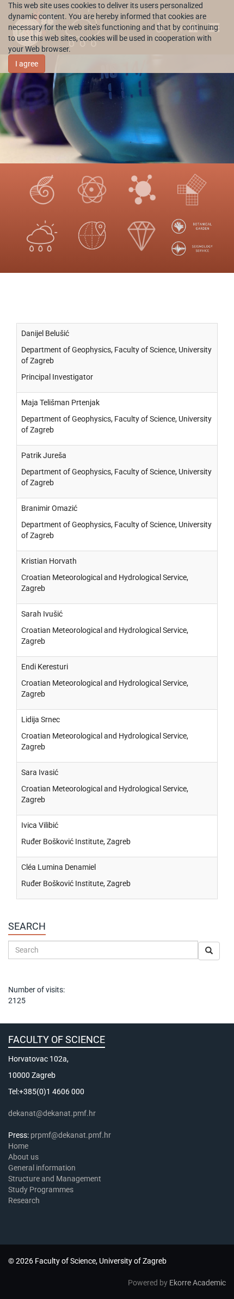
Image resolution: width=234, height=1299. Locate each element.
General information (42, 1167)
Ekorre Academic (197, 1282)
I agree (26, 63)
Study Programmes (40, 1189)
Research (24, 1200)
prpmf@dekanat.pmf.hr (70, 1135)
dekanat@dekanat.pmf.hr (52, 1113)
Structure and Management (54, 1178)
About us (24, 1156)
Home (18, 1146)
